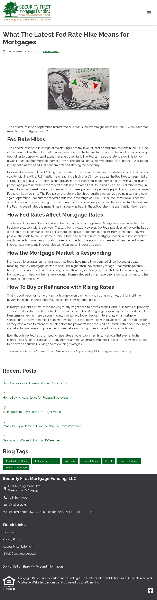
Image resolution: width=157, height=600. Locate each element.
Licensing (9, 532)
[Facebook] (150, 591)
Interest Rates (51, 51)
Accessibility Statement (18, 546)
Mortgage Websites (31, 582)
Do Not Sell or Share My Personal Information (33, 566)
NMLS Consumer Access (19, 553)
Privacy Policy (12, 539)
